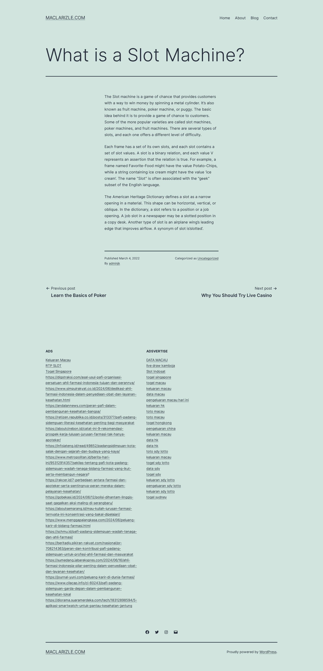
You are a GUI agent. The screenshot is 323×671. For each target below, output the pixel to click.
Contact (270, 18)
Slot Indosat (155, 371)
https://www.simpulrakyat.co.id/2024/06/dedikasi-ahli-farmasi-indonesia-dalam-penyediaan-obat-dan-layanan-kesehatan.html (91, 394)
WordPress (267, 652)
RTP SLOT (53, 366)
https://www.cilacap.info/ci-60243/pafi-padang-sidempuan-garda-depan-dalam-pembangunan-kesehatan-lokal (84, 588)
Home (225, 18)
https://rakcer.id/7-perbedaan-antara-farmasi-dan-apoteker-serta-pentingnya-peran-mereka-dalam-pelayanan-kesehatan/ (86, 485)
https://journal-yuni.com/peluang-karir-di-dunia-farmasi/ (90, 577)
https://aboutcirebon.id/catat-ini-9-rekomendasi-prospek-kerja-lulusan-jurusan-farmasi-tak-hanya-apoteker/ (85, 434)
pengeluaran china (161, 429)
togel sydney (156, 497)
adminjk (114, 263)
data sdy (153, 469)
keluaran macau (158, 457)
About (240, 18)
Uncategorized (208, 258)
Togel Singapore (58, 371)
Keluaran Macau (58, 360)
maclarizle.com (65, 17)
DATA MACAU (157, 360)
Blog (255, 18)
